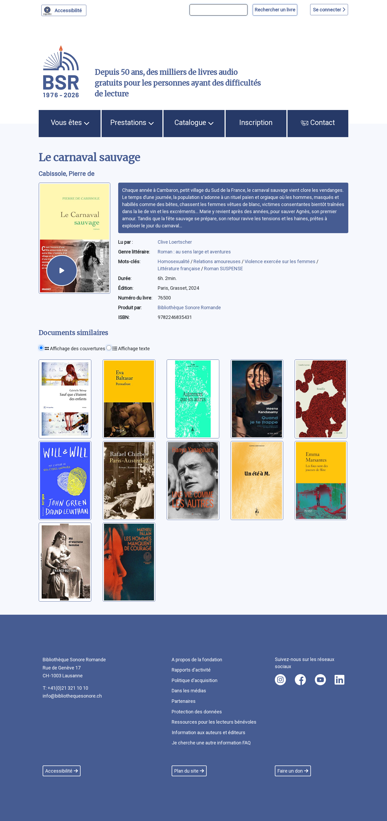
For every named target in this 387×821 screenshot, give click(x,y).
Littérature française (179, 268)
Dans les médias (189, 690)
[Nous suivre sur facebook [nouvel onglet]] (300, 679)
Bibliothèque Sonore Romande (189, 307)
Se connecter (327, 9)
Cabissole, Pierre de (67, 173)
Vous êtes (67, 122)
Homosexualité (174, 261)
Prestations (129, 122)
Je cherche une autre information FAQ (211, 742)
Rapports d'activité (191, 670)
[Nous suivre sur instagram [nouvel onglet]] (280, 679)
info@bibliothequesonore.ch (72, 696)
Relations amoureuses (218, 261)
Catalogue (191, 122)
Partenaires (184, 701)
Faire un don (290, 771)
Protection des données (197, 711)
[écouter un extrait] (61, 270)
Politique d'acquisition (194, 680)
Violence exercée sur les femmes (280, 261)
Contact (321, 122)
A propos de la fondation (197, 659)
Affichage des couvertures (77, 348)
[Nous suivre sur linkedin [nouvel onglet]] (339, 679)
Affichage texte (133, 348)
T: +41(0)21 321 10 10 (65, 688)
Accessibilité (68, 10)
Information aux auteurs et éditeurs (208, 732)
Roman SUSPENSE (223, 268)
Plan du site (186, 771)
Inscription (255, 122)
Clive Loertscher (175, 242)
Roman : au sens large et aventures (194, 251)
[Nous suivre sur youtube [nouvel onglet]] (320, 679)
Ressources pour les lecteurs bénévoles (214, 722)
